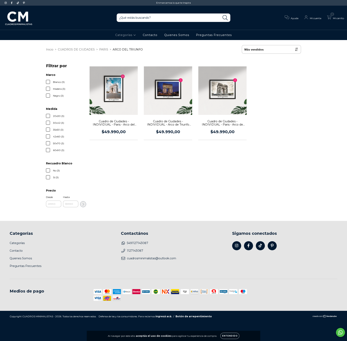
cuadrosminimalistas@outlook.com (151, 258)
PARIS (103, 49)
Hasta (66, 197)
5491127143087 (137, 243)
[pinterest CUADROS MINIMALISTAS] (24, 3)
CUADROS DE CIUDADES (76, 49)
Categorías (124, 35)
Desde (49, 197)
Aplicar (83, 204)
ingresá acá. (163, 316)
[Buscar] (225, 18)
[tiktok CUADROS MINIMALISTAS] (18, 3)
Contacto (150, 35)
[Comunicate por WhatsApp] (340, 332)
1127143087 (135, 250)
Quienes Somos (176, 35)
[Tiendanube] (324, 316)
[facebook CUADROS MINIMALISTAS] (12, 3)
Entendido (230, 336)
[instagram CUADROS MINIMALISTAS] (6, 3)
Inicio (49, 49)
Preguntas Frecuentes (214, 35)
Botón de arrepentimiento (194, 316)
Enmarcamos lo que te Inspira (173, 2)
